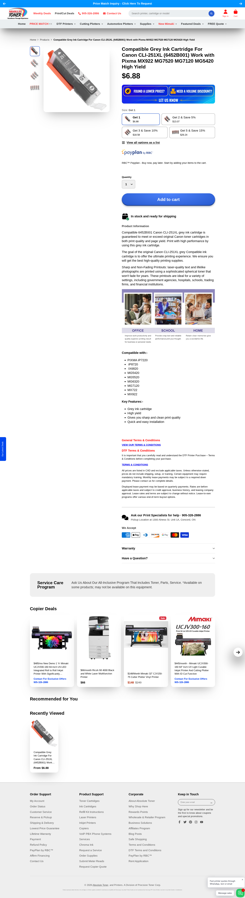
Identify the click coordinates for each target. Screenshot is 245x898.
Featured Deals (191, 23)
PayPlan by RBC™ (41, 850)
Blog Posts (135, 833)
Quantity (126, 177)
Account (225, 13)
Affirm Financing (40, 855)
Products (44, 39)
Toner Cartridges (89, 800)
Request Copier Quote (93, 866)
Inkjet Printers (87, 822)
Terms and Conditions (142, 844)
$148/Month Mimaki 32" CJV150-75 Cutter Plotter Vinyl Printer (146, 651)
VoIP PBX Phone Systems (95, 833)
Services (84, 839)
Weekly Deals (42, 13)
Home (22, 23)
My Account (37, 800)
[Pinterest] (190, 822)
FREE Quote (216, 23)
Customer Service (41, 811)
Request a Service (90, 850)
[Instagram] (196, 822)
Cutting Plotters (90, 23)
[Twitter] (185, 822)
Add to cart (168, 199)
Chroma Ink (86, 844)
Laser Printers (87, 817)
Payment (35, 839)
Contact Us (114, 13)
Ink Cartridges (87, 806)
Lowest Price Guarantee (44, 828)
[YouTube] (201, 822)
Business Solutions (140, 822)
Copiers (84, 828)
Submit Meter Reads (91, 861)
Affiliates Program (139, 828)
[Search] (211, 13)
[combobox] (171, 13)
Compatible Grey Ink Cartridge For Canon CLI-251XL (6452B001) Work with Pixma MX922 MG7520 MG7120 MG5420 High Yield (44, 746)
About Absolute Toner (142, 800)
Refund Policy (38, 844)
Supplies (145, 23)
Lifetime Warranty (40, 833)
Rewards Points (138, 811)
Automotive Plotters (120, 23)
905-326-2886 (90, 13)
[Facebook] (179, 822)
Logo (17, 13)
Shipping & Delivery (42, 822)
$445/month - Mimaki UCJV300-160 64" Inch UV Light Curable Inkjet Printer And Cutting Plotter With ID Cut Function (193, 651)
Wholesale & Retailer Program (147, 817)
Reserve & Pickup (41, 817)
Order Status (37, 806)
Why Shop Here (138, 806)
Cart (236, 13)
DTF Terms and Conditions (145, 850)
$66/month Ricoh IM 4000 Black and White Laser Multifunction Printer (99, 651)
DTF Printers (65, 23)
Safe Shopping (138, 839)
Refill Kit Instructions (91, 811)
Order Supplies (88, 855)
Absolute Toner (100, 885)
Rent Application (138, 861)
